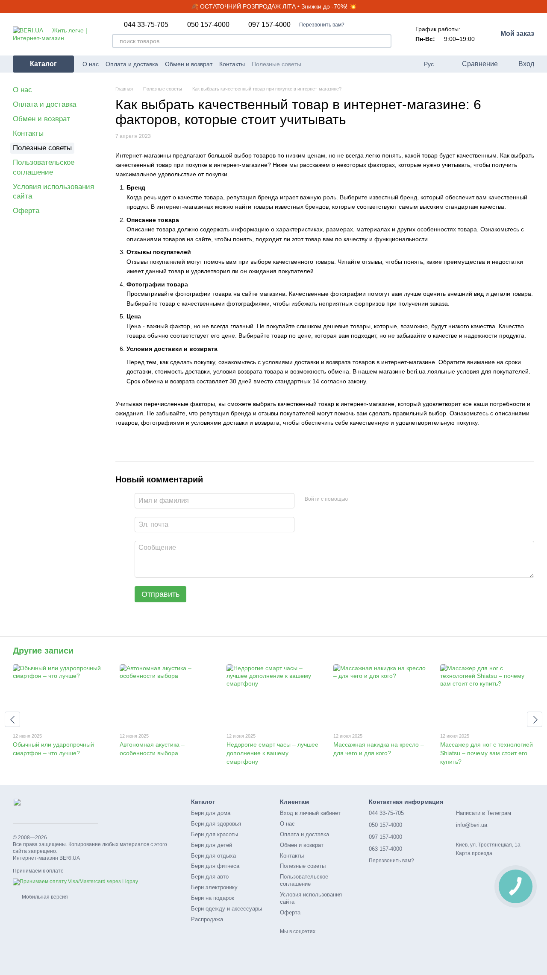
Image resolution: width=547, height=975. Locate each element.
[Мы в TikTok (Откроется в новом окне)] (374, 64)
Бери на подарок (212, 898)
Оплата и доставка (132, 64)
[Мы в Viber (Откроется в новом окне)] (364, 64)
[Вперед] (534, 719)
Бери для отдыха (213, 855)
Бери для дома (210, 813)
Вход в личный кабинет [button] (310, 813)
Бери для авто (210, 876)
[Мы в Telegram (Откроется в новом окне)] (354, 64)
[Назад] (12, 719)
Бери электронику (214, 887)
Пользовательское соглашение (304, 880)
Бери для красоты (214, 834)
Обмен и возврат (188, 64)
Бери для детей (211, 845)
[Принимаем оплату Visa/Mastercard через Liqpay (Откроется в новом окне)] (75, 882)
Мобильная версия (44, 897)
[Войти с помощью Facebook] (357, 499)
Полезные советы (276, 64)
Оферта (26, 211)
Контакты (232, 64)
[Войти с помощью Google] (371, 499)
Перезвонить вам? (321, 25)
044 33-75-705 (146, 24)
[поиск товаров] (384, 41)
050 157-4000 (208, 24)
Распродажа (207, 919)
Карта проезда (474, 853)
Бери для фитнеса (215, 866)
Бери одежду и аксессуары (226, 908)
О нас (90, 64)
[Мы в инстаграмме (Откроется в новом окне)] (344, 64)
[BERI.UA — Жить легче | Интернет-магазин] (55, 810)
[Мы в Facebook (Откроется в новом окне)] (333, 64)
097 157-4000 (269, 24)
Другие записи (43, 650)
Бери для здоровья (216, 823)
